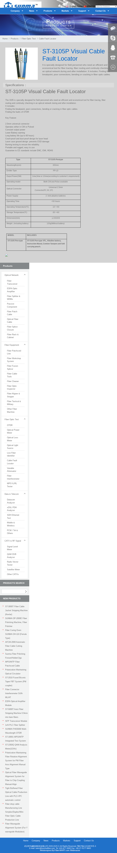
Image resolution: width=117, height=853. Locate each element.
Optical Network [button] (12, 275)
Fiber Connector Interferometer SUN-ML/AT (14, 693)
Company (36, 840)
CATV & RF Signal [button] (13, 541)
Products (15, 39)
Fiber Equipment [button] (12, 345)
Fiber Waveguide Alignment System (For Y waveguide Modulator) (16, 828)
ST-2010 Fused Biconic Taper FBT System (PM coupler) (15, 681)
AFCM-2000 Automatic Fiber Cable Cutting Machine (15, 646)
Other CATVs (13, 574)
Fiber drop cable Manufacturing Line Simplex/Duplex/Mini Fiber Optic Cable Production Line (14, 812)
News (46, 840)
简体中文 (91, 6)
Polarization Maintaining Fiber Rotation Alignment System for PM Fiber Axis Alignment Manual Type (16, 761)
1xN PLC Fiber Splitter (15, 725)
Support (77, 840)
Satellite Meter (13, 569)
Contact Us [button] (100, 11)
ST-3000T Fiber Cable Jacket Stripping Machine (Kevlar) (16, 610)
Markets (66, 840)
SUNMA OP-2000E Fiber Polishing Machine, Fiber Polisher (16, 622)
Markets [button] (65, 11)
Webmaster (75, 850)
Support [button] (82, 11)
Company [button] (15, 11)
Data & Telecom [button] (12, 494)
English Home (75, 6)
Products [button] (48, 11)
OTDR (9, 425)
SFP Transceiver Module (16, 721)
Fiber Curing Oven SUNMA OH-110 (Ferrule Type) (16, 634)
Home (5, 39)
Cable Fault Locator (47, 39)
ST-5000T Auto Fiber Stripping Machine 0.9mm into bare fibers (16, 713)
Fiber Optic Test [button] (12, 419)
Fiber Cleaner (13, 381)
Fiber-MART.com (62, 850)
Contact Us (89, 840)
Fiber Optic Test (29, 39)
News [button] (31, 11)
